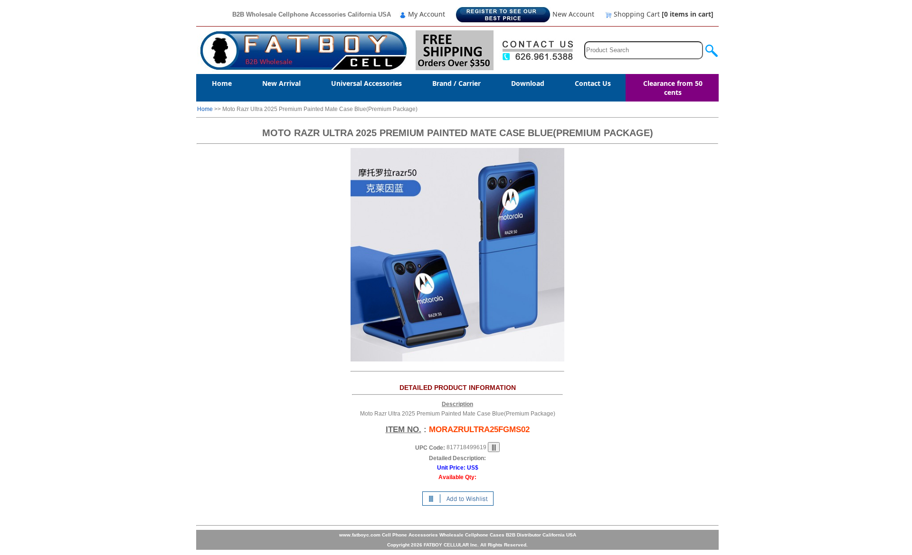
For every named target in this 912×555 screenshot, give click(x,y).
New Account (572, 13)
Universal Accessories (366, 83)
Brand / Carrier (456, 83)
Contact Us (593, 83)
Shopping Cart (662, 13)
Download (527, 83)
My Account (425, 13)
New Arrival (281, 83)
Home (222, 83)
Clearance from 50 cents (673, 88)
